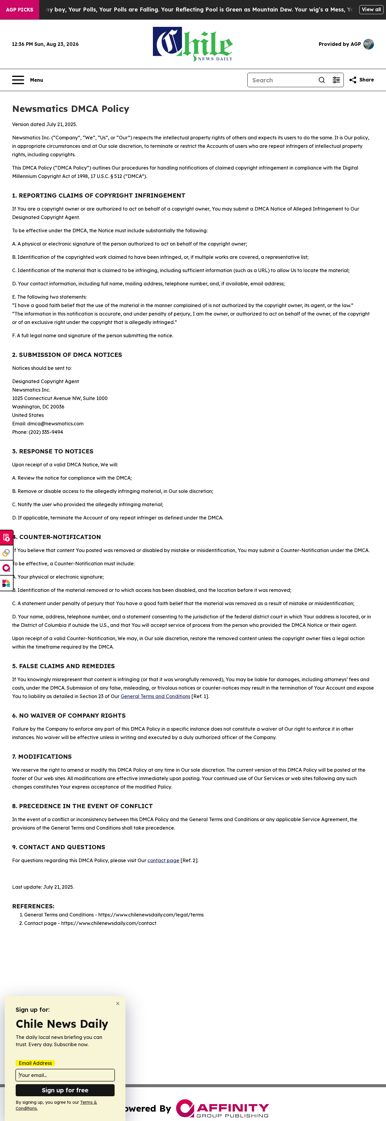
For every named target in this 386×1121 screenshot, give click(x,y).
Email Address (35, 1063)
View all (371, 9)
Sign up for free (65, 1090)
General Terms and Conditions (155, 696)
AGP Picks (19, 10)
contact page (163, 860)
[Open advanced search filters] (336, 80)
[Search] (322, 80)
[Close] (118, 1003)
